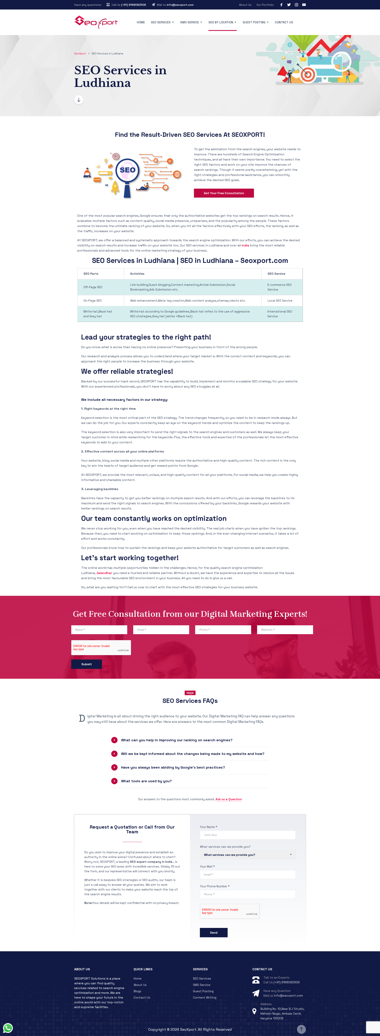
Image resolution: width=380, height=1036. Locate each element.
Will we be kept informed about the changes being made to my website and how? (192, 753)
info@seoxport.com (180, 5)
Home (141, 22)
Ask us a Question (229, 799)
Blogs (137, 991)
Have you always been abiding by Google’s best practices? (173, 767)
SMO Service (189, 22)
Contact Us (284, 22)
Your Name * (208, 827)
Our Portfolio (265, 5)
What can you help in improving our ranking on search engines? (177, 740)
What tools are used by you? (146, 781)
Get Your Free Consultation (224, 193)
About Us (245, 5)
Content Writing (204, 997)
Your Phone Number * (215, 886)
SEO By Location (220, 22)
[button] (190, 740)
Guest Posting (254, 22)
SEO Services (161, 22)
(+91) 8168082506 (133, 5)
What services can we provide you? (225, 847)
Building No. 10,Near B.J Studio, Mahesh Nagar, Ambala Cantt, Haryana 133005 (282, 1013)
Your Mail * (207, 866)
